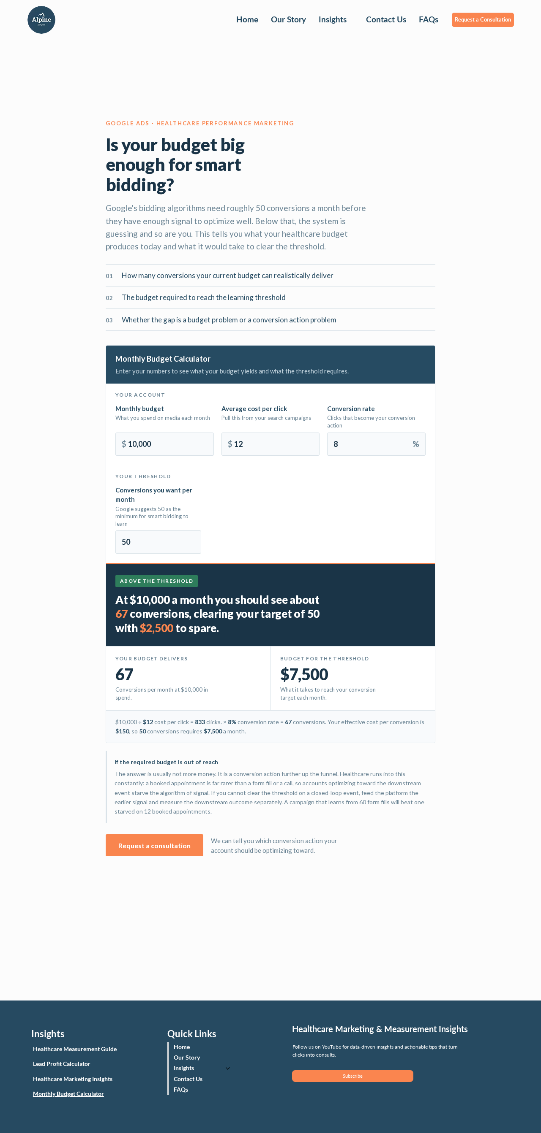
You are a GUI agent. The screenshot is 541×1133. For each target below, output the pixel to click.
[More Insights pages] (351, 20)
